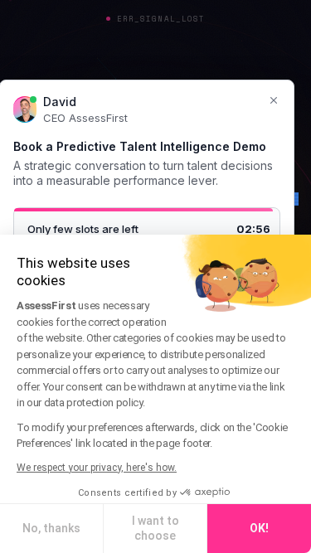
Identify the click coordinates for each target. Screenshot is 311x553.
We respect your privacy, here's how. (97, 467)
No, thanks (51, 528)
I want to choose (155, 528)
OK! (259, 528)
